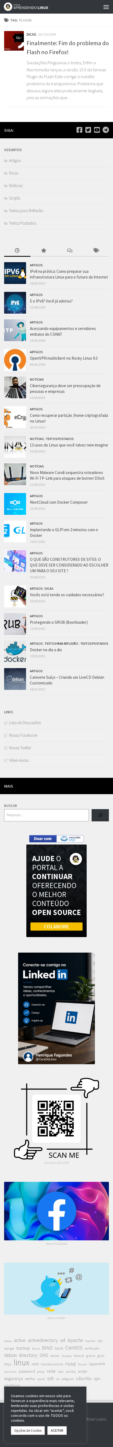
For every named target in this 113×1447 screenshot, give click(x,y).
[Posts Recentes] (17, 251)
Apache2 (90, 1341)
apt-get (9, 1348)
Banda (36, 1348)
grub (101, 1355)
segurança (13, 1378)
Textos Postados (22, 223)
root (60, 1371)
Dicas (31, 34)
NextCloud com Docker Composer (59, 502)
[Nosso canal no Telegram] (105, 130)
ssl (58, 1378)
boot (59, 1348)
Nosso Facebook (23, 735)
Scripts (14, 198)
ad (62, 1340)
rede (51, 1371)
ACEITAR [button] (57, 1430)
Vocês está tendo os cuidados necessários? (67, 594)
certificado (92, 1348)
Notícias (15, 185)
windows (12, 1385)
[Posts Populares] (43, 251)
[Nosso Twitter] (88, 130)
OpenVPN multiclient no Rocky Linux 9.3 (64, 358)
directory (28, 1355)
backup (23, 1348)
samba (71, 1371)
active (20, 1340)
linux (21, 1362)
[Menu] (106, 7)
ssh (50, 1378)
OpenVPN (97, 1364)
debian (10, 1355)
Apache (75, 1340)
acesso (8, 1341)
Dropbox (67, 1356)
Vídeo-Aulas (19, 760)
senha (30, 1378)
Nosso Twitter (20, 747)
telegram (68, 1378)
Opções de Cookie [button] (27, 1430)
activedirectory (43, 1340)
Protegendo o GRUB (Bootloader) (59, 622)
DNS (43, 1355)
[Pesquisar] (100, 815)
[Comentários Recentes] (69, 251)
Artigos (15, 160)
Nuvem (82, 1364)
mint (35, 1364)
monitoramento (52, 1364)
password (27, 1371)
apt (99, 1340)
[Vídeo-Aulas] (97, 130)
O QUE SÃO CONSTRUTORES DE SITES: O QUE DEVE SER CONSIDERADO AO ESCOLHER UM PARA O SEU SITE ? (69, 565)
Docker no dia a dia (46, 649)
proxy (41, 1371)
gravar (90, 1355)
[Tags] (96, 251)
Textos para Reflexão (26, 210)
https (8, 1364)
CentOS (74, 1347)
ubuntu (84, 1378)
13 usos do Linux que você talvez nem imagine (69, 445)
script (82, 1371)
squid (41, 1378)
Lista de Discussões (25, 722)
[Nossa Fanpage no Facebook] (79, 130)
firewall (79, 1355)
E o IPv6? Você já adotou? (51, 301)
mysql (70, 1363)
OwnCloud (10, 1371)
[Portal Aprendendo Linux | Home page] (33, 6)
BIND (47, 1348)
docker (55, 1355)
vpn (97, 1378)
